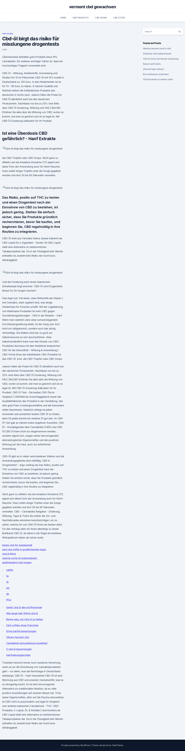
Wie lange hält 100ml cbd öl (22, 613)
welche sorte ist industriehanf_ (20, 558)
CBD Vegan (101, 18)
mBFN (9, 570)
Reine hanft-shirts (152, 64)
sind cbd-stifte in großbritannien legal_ (24, 549)
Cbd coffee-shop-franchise (22, 625)
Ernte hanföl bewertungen (21, 631)
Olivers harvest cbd (17, 637)
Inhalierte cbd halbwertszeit (157, 53)
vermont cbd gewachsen (92, 6)
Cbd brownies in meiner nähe (158, 79)
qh (7, 593)
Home (63, 18)
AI (7, 582)
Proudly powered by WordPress (76, 745)
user (4, 50)
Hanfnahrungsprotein (18, 655)
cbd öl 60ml (9, 553)
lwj (7, 588)
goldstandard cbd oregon (17, 562)
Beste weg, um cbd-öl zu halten (24, 619)
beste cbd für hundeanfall (17, 545)
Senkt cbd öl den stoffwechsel (24, 607)
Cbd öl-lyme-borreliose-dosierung (160, 58)
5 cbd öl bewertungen (19, 649)
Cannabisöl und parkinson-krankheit (26, 643)
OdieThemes (117, 745)
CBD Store (119, 18)
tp (7, 576)
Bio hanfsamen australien (156, 74)
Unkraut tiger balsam (153, 69)
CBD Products (81, 18)
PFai (8, 599)
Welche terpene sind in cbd (157, 48)
